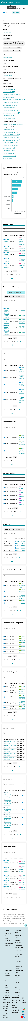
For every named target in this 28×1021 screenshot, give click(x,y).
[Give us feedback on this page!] (25, 925)
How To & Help (19, 947)
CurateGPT (18, 992)
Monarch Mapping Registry (5, 1006)
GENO (7, 990)
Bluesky (14, 1012)
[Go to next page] (17, 342)
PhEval (17, 977)
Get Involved (16, 1000)
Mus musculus (7, 32)
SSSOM (17, 982)
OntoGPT (17, 990)
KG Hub (5, 1010)
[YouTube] (22, 1017)
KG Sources (18, 961)
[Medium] (23, 1011)
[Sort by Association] (18, 235)
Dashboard (18, 964)
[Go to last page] (20, 342)
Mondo (7, 973)
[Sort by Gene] (8, 235)
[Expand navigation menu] (26, 2)
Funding (7, 945)
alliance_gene (7, 75)
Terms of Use (18, 954)
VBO (6, 988)
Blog (13, 1005)
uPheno (7, 978)
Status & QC (18, 945)
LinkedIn (14, 1007)
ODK (16, 987)
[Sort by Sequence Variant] (15, 739)
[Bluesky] (24, 1017)
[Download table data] (11, 278)
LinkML (16, 980)
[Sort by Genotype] (11, 790)
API (16, 938)
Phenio (7, 983)
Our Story (8, 933)
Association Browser (18, 967)
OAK (16, 985)
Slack (14, 1003)
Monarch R (18, 942)
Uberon (7, 975)
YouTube (15, 1010)
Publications (9, 943)
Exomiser (17, 975)
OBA (6, 985)
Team (7, 936)
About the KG (19, 959)
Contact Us (8, 940)
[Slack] (24, 1009)
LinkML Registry (5, 1016)
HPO (6, 980)
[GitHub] (22, 1014)
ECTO (7, 995)
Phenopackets (19, 995)
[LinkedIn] (24, 1014)
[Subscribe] (22, 1009)
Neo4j (16, 940)
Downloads (18, 935)
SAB (6, 938)
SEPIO (7, 993)
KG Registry (6, 1013)
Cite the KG (18, 956)
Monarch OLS (6, 1002)
